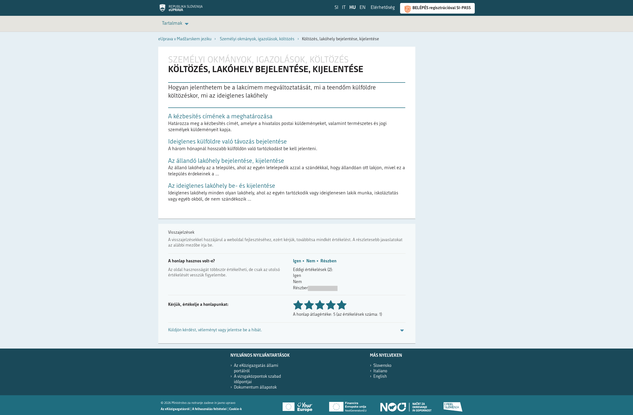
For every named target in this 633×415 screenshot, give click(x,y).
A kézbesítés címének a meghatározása (220, 117)
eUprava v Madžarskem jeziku (184, 39)
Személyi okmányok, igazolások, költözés (257, 39)
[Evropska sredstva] (453, 405)
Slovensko (382, 366)
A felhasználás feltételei (209, 409)
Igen (297, 261)
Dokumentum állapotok (255, 387)
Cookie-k (235, 409)
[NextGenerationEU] (348, 405)
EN (362, 7)
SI (336, 7)
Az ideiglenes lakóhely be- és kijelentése (221, 186)
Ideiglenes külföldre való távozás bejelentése (227, 142)
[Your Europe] (299, 405)
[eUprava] (181, 9)
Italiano (380, 371)
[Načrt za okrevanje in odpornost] (405, 405)
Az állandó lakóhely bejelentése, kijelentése (226, 161)
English (380, 376)
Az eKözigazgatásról (175, 409)
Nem (310, 261)
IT (344, 7)
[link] (176, 24)
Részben (328, 261)
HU (352, 7)
